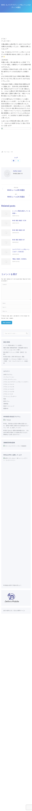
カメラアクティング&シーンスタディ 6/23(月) (20, 250)
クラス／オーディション (10, 379)
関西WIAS (5, 408)
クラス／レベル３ (8, 394)
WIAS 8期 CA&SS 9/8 (18, 230)
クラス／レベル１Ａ (8, 384)
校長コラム (6, 401)
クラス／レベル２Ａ (8, 389)
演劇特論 (5, 403)
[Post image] (6, 213)
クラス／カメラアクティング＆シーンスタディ (16, 381)
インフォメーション (8, 377)
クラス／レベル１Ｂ (8, 386)
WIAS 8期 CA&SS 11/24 (19, 220)
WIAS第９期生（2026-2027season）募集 (13, 356)
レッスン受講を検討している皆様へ (21, 212)
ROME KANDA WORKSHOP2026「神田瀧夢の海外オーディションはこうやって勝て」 (15, 348)
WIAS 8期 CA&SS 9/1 (18, 239)
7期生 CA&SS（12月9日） (19, 259)
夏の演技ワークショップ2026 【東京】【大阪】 (15, 353)
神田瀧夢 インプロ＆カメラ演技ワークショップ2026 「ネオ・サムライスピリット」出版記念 (15, 361)
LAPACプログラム (7, 374)
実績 (4, 398)
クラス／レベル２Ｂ (8, 391)
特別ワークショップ (8, 406)
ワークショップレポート (10, 396)
